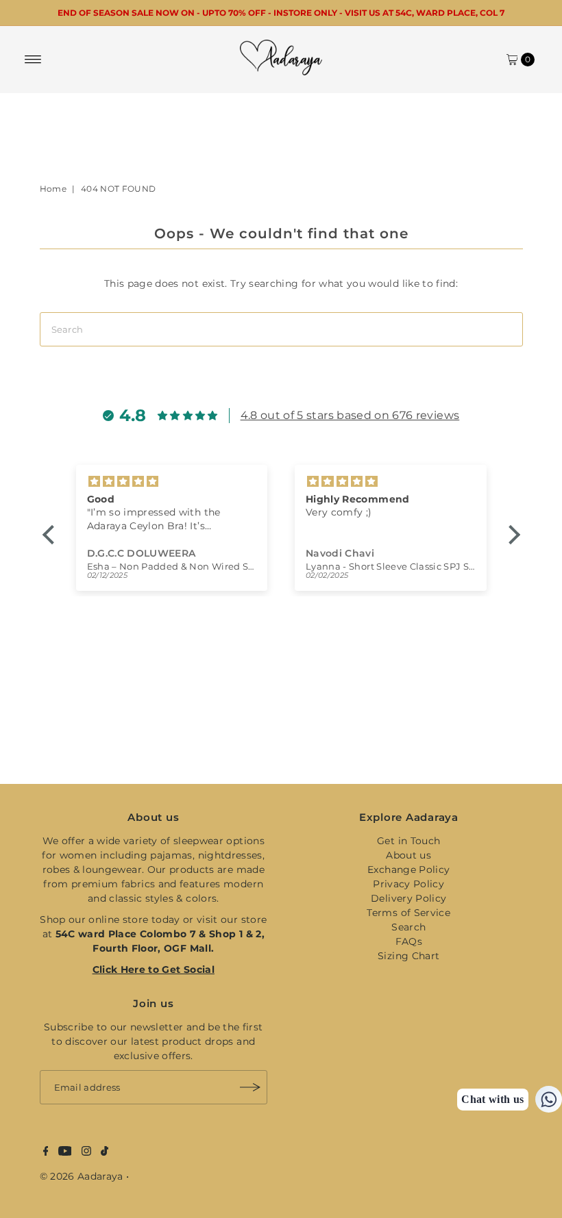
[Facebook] (46, 1152)
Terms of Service (408, 912)
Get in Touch (408, 841)
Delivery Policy (408, 898)
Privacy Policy (408, 884)
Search (408, 927)
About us (408, 855)
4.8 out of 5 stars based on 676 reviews (350, 415)
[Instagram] (86, 1152)
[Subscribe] (250, 1087)
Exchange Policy (408, 869)
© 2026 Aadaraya (81, 1176)
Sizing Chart (408, 956)
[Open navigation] (33, 59)
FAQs (408, 941)
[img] (222, 481)
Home (53, 188)
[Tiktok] (104, 1152)
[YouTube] (65, 1152)
